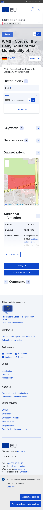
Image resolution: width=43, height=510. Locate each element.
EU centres (24, 472)
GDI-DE (11, 58)
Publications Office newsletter (14, 397)
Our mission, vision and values (15, 393)
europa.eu (21, 451)
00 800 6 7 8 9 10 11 (17, 463)
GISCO (36, 204)
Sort (7, 88)
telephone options (18, 466)
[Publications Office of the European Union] (20, 309)
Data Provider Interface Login (14, 429)
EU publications (8, 426)
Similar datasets (20, 273)
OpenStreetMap (19, 204)
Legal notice (7, 371)
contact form (19, 469)
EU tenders (6, 414)
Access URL (22, 109)
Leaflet (9, 204)
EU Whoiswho (8, 422)
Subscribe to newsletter (12, 340)
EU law (5, 410)
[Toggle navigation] (38, 22)
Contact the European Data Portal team (18, 337)
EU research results (10, 418)
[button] (34, 1)
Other (20, 357)
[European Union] (20, 445)
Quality (20, 266)
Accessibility (7, 378)
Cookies (5, 375)
